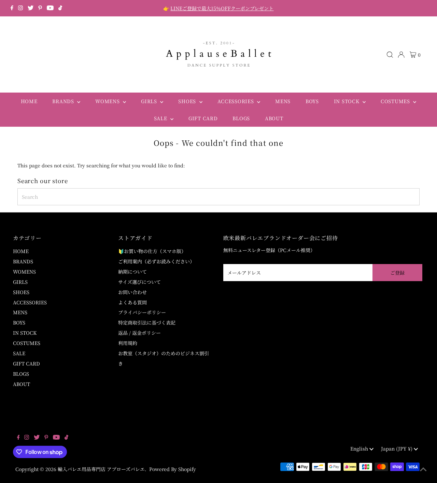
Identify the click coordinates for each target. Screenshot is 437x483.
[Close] (333, 158)
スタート (299, 289)
